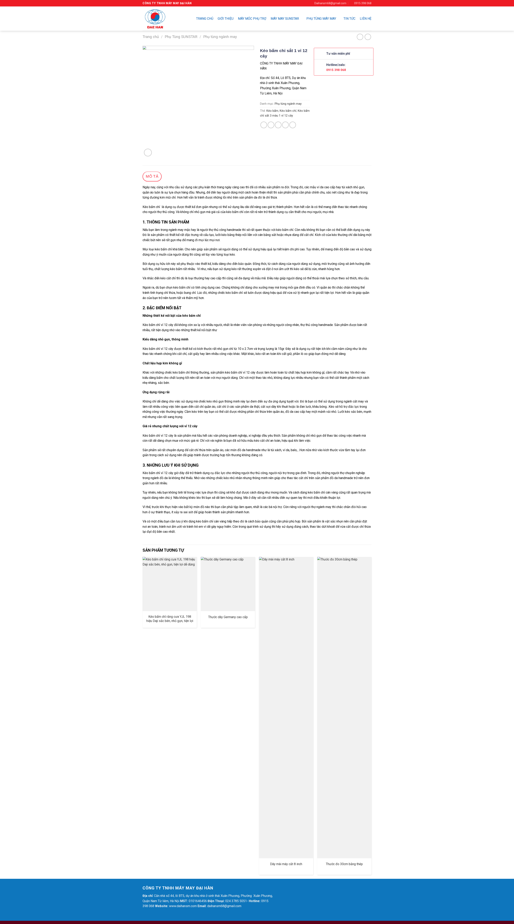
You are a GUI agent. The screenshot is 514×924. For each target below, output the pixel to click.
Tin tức (349, 18)
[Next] (371, 717)
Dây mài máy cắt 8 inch (286, 864)
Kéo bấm (272, 111)
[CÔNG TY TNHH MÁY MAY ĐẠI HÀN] (162, 19)
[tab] (152, 176)
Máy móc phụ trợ (252, 18)
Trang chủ (204, 18)
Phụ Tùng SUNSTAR (181, 37)
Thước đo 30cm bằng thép (344, 864)
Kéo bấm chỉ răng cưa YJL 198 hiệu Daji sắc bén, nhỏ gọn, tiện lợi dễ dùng (169, 621)
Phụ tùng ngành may (220, 37)
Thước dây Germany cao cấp (228, 617)
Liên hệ (365, 18)
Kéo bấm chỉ (288, 111)
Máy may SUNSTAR (285, 18)
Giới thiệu (226, 18)
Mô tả (152, 176)
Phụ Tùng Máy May (321, 18)
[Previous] (143, 717)
